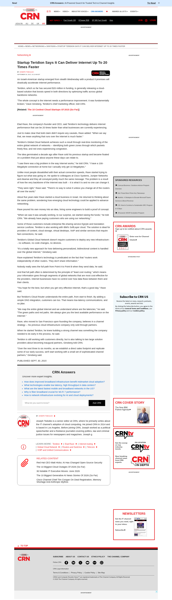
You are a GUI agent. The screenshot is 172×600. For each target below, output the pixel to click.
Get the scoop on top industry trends (121, 446)
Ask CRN (97, 403)
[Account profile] (146, 20)
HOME (20, 46)
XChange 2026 (83, 20)
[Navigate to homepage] (30, 20)
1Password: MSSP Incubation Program (131, 213)
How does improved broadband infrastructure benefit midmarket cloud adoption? (64, 382)
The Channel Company (118, 557)
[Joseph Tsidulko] (23, 427)
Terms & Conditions (60, 573)
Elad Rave (70, 444)
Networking (23, 55)
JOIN (140, 20)
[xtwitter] (80, 562)
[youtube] (87, 562)
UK (38, 24)
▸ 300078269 (49, 46)
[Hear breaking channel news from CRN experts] (140, 460)
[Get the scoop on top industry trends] (140, 447)
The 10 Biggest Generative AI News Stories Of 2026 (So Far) (67, 475)
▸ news (26, 46)
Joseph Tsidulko (27, 72)
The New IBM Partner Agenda (122, 409)
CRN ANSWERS (97, 11)
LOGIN (153, 20)
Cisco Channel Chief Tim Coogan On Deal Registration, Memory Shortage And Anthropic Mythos (69, 480)
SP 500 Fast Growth (99, 20)
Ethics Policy (98, 557)
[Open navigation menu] (49, 11)
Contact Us (83, 557)
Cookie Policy (89, 573)
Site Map (101, 573)
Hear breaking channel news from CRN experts (121, 459)
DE (32, 24)
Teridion (56, 444)
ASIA (17, 24)
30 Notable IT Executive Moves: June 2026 (58, 471)
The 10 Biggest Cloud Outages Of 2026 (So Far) (61, 467)
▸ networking (37, 46)
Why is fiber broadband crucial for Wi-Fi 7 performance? (52, 392)
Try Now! (151, 3)
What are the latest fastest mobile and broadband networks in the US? (59, 388)
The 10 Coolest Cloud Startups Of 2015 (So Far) (53, 109)
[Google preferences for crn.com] (100, 73)
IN (22, 24)
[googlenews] (94, 562)
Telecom (91, 447)
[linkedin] (73, 562)
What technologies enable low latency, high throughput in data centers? (60, 385)
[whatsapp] (101, 562)
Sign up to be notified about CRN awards (133, 229)
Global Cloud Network (47, 447)
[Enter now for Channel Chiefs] (123, 249)
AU (27, 24)
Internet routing (86, 444)
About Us (70, 557)
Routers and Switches (72, 447)
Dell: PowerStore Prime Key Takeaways (131, 193)
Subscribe (119, 530)
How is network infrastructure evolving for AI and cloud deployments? (58, 395)
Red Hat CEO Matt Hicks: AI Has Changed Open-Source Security (69, 462)
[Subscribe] (140, 536)
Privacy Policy (76, 573)
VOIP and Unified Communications (53, 450)
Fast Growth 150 (70, 20)
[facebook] (66, 562)
